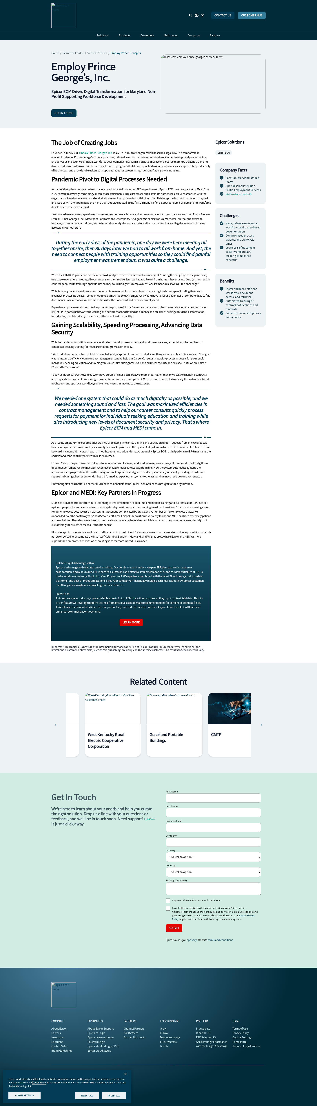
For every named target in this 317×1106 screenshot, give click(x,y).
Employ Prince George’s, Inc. (95, 153)
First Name (172, 791)
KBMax (164, 1033)
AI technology (178, 576)
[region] (67, 1086)
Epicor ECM (224, 152)
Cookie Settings (242, 1037)
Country (170, 865)
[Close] (125, 1074)
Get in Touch (63, 113)
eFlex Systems (168, 1042)
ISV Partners (131, 1033)
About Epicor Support (100, 1028)
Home (55, 53)
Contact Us (223, 15)
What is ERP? (203, 1033)
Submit (174, 928)
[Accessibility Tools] (202, 15)
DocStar (165, 1046)
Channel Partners (134, 1028)
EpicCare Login (96, 1033)
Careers (56, 1033)
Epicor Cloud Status (99, 1051)
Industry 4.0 (203, 1028)
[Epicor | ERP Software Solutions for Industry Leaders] (63, 15)
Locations (57, 1042)
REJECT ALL (87, 1095)
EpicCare (149, 819)
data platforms (171, 567)
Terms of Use (240, 1028)
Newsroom (57, 1037)
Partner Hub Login (134, 1037)
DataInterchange (170, 1037)
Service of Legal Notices (246, 1046)
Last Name (172, 806)
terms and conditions (220, 940)
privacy (192, 940)
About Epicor (59, 1028)
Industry (170, 850)
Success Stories (97, 53)
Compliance (239, 1042)
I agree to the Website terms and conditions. (196, 900)
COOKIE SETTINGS (24, 1095)
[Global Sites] (197, 15)
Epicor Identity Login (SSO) (103, 1046)
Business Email (174, 821)
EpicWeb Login (96, 1042)
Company (171, 835)
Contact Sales (59, 1046)
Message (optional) (176, 880)
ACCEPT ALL (114, 1095)
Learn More (131, 622)
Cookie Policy (39, 1082)
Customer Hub (252, 15)
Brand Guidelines (61, 1051)
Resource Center (73, 53)
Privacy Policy (240, 1033)
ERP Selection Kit (206, 1037)
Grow (163, 1028)
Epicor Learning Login (101, 1037)
